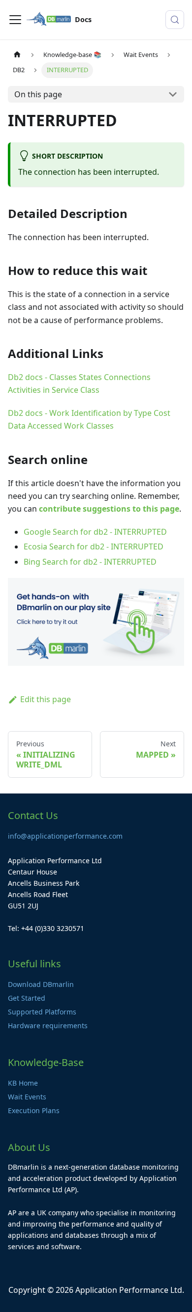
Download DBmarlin (41, 984)
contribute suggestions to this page (109, 508)
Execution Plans (34, 1110)
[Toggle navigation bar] (15, 19)
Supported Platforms (42, 1011)
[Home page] (17, 54)
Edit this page (45, 699)
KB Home (23, 1083)
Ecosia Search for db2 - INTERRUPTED (93, 546)
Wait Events (27, 1096)
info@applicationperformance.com (65, 836)
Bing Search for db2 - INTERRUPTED (90, 561)
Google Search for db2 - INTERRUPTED (95, 531)
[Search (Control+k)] (174, 19)
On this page (38, 94)
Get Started (26, 998)
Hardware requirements (48, 1025)
